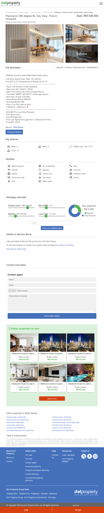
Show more (52, 398)
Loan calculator (68, 455)
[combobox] (12, 291)
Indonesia (53, 493)
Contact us (55, 456)
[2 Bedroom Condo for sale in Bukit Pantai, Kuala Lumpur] (80, 372)
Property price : (15, 205)
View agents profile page (16, 249)
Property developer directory (37, 470)
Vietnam (44, 493)
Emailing (70, 245)
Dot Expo (52, 497)
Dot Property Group (14, 497)
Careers (9, 461)
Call (26, 509)
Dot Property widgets (67, 460)
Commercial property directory (34, 479)
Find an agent (31, 462)
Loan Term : (44, 214)
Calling (61, 245)
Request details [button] (14, 131)
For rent (28, 459)
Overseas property (33, 466)
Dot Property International (35, 497)
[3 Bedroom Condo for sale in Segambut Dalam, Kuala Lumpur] (80, 342)
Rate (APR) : (44, 205)
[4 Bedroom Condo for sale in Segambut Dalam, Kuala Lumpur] (52, 342)
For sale (28, 455)
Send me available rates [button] (52, 228)
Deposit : (12, 214)
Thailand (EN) (11, 493)
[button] (101, 3)
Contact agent (53, 315)
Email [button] (78, 509)
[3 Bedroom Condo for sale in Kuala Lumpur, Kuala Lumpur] (24, 342)
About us (10, 457)
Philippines (35, 493)
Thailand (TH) (24, 493)
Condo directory (32, 474)
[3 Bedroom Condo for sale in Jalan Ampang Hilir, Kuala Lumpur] (24, 372)
